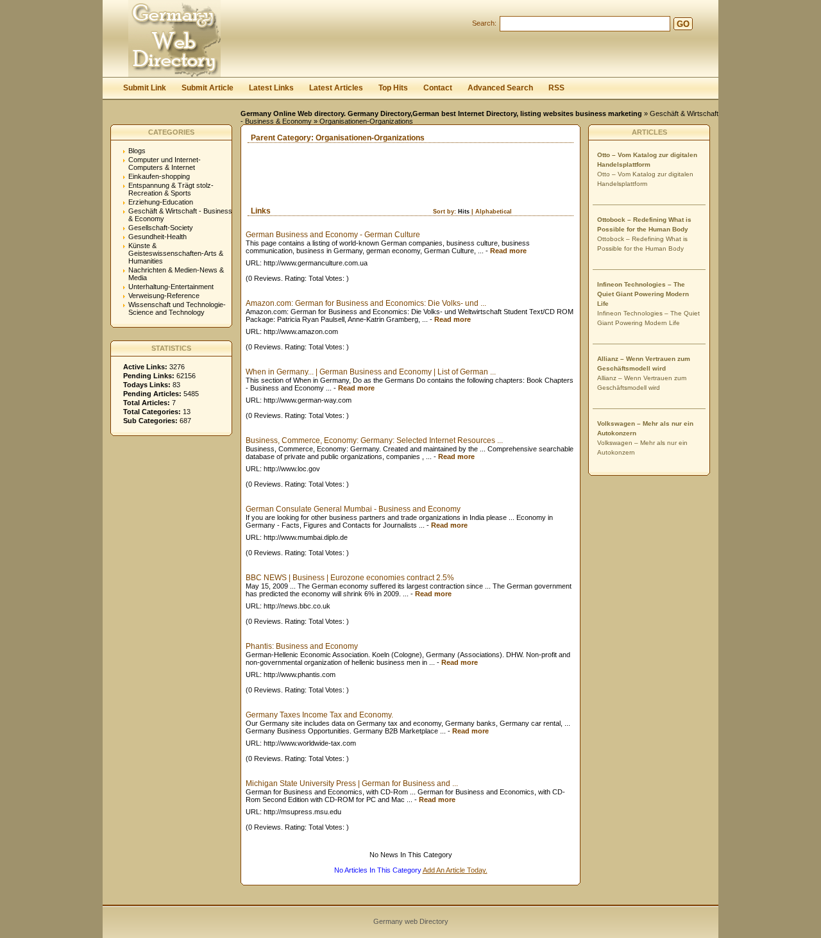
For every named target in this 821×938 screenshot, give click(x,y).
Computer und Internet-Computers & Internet (164, 163)
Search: (484, 23)
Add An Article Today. (455, 870)
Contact (437, 87)
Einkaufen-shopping (159, 176)
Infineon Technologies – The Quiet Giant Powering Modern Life (643, 294)
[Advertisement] (391, 187)
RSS (556, 87)
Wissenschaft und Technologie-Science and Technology (177, 308)
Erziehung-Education (160, 202)
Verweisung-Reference (163, 295)
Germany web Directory (410, 921)
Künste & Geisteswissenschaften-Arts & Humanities (175, 253)
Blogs (137, 151)
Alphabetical (493, 211)
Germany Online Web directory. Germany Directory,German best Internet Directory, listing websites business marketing (441, 113)
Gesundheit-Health (157, 236)
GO (683, 24)
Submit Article (207, 87)
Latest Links (271, 87)
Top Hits (393, 87)
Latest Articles (336, 87)
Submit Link (144, 87)
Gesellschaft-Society (160, 227)
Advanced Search (500, 87)
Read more (508, 251)
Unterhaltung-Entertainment (171, 286)
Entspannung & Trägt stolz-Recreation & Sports (171, 189)
